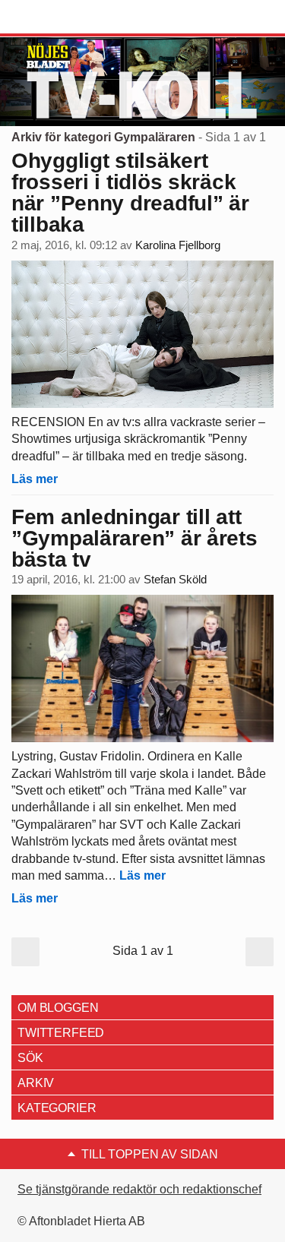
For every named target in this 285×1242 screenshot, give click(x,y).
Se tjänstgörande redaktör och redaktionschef (139, 1189)
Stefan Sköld (175, 580)
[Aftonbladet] (68, 17)
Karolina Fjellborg (177, 245)
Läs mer (34, 478)
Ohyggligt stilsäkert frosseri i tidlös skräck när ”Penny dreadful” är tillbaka (130, 192)
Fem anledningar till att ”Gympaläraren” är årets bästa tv (134, 538)
